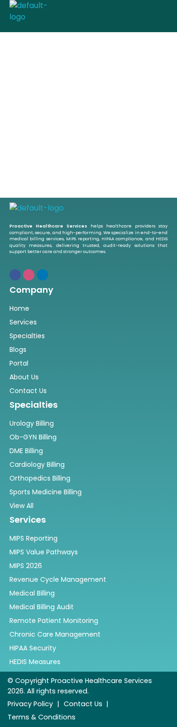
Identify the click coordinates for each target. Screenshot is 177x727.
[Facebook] (15, 274)
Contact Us (83, 704)
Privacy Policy (30, 704)
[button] (147, 11)
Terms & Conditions (42, 717)
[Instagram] (28, 274)
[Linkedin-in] (42, 274)
